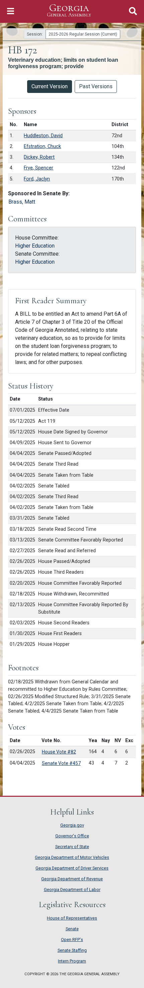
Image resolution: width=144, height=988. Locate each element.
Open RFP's (72, 939)
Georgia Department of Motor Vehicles (72, 857)
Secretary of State (72, 846)
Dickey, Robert (39, 157)
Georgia (69, 10)
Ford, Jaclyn (37, 179)
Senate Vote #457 (61, 763)
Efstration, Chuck (42, 146)
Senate (72, 928)
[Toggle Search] (133, 11)
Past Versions (96, 86)
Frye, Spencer (38, 168)
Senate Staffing (72, 950)
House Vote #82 (59, 752)
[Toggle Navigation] (10, 11)
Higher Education (35, 246)
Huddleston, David (43, 136)
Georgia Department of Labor (72, 889)
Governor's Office (72, 835)
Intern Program (72, 961)
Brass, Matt (21, 202)
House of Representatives (72, 918)
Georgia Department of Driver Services (72, 868)
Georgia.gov (72, 825)
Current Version (49, 86)
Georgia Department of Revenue (72, 878)
